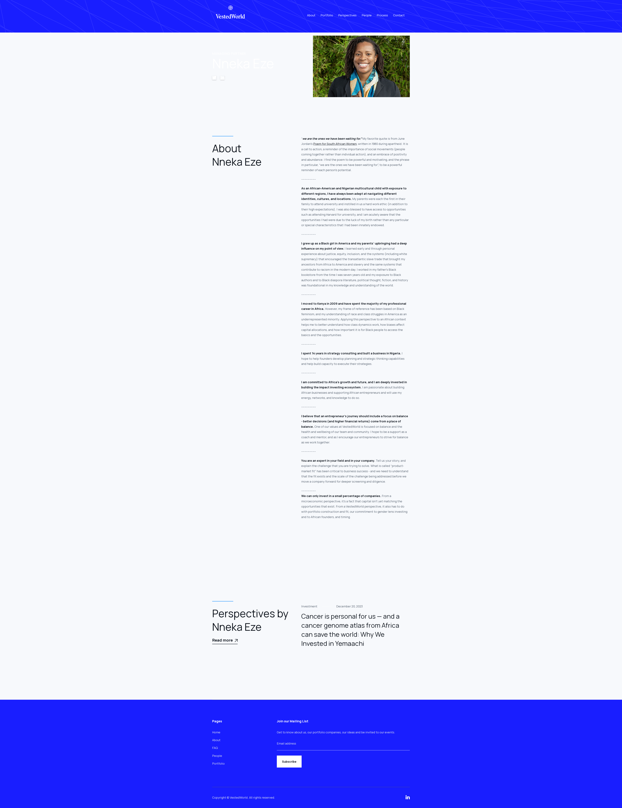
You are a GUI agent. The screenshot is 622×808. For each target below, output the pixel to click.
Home (216, 732)
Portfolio (327, 15)
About (311, 15)
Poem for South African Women (335, 144)
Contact (399, 15)
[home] (230, 15)
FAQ (215, 748)
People (367, 15)
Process (382, 15)
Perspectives (347, 15)
